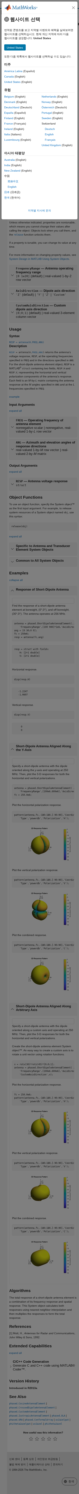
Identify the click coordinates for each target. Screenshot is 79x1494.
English (49, 134)
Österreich (48, 107)
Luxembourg (12, 139)
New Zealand (12, 170)
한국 (7, 197)
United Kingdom (51, 145)
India (7, 165)
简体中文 (13, 181)
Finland (8, 118)
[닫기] (73, 7)
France (8, 123)
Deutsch (50, 128)
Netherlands (49, 96)
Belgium (9, 96)
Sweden (46, 118)
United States (12, 81)
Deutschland (11, 107)
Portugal (47, 112)
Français (50, 139)
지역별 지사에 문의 (39, 210)
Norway (46, 102)
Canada (9, 76)
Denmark (9, 102)
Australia (9, 159)
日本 (7, 192)
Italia (7, 134)
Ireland (8, 128)
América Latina (13, 71)
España (8, 112)
